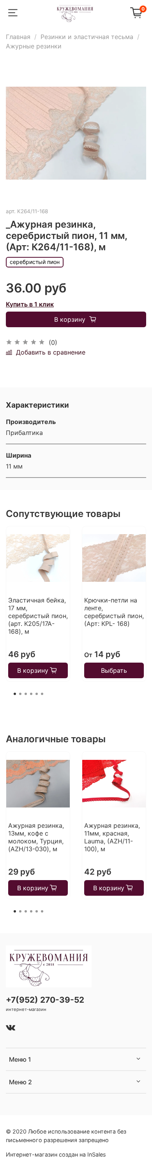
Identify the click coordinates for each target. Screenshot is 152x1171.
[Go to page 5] (36, 694)
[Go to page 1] (15, 694)
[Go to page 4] (31, 694)
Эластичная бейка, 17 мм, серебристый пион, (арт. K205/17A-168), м (38, 615)
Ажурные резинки (34, 46)
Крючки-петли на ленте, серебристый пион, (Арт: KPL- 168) (114, 611)
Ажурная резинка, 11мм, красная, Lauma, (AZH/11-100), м (112, 837)
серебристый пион (35, 261)
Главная (18, 37)
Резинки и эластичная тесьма (87, 37)
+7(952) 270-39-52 (45, 1000)
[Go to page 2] (20, 694)
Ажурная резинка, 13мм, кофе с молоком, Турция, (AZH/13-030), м (36, 837)
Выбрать (114, 670)
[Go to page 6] (42, 694)
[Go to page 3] (26, 694)
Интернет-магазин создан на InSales (56, 1154)
